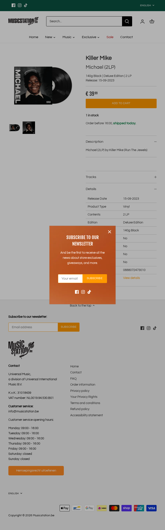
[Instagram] (83, 291)
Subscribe (94, 278)
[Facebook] (77, 291)
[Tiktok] (89, 291)
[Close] (109, 232)
